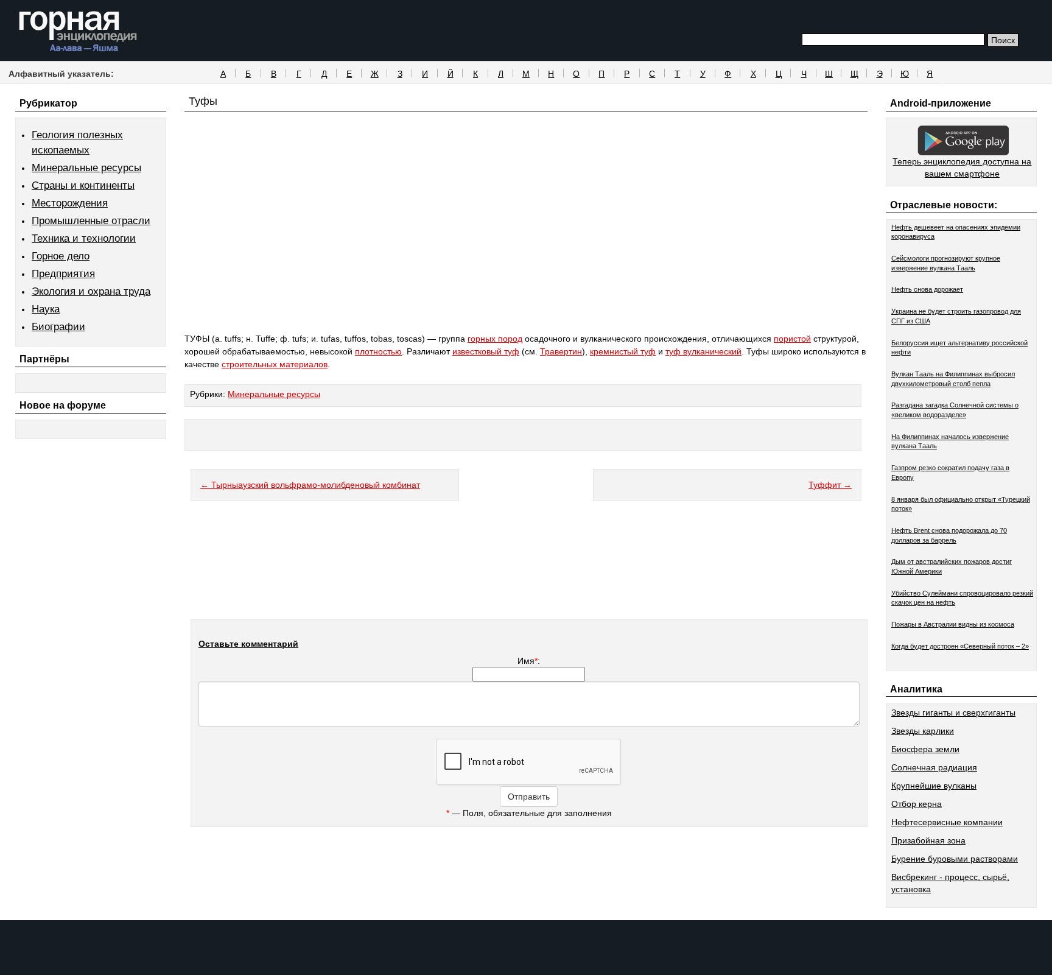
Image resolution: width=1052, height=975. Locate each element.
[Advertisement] (526, 245)
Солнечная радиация (934, 767)
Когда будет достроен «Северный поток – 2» (960, 646)
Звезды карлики (922, 731)
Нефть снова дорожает (927, 289)
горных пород (495, 338)
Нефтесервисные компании (947, 822)
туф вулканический (703, 351)
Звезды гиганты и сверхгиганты (953, 712)
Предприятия (63, 274)
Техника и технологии (84, 238)
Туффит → (830, 485)
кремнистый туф (623, 351)
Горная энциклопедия (78, 31)
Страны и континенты (83, 185)
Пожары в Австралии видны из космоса (952, 624)
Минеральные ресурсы (86, 168)
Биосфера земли (925, 749)
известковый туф (485, 351)
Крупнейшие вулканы (934, 785)
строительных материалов (275, 364)
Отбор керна (916, 804)
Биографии (58, 327)
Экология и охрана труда (91, 291)
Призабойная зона (928, 840)
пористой (792, 338)
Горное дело (60, 256)
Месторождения (70, 203)
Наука (46, 309)
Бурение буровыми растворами (954, 859)
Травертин (561, 351)
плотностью (378, 351)
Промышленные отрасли (91, 221)
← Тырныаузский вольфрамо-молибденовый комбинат (310, 485)
